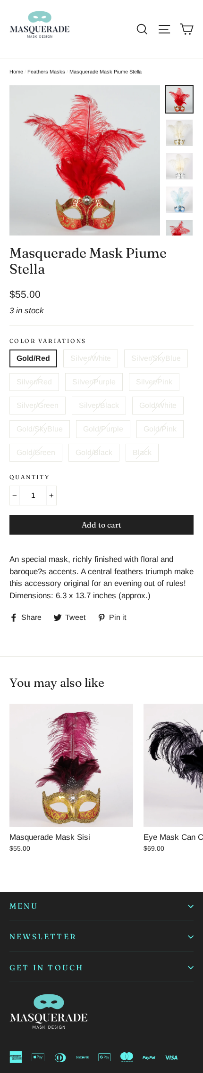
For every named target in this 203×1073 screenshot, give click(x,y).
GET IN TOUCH (46, 967)
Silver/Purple (94, 382)
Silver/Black (99, 405)
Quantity (29, 477)
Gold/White (158, 405)
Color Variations (47, 341)
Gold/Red (33, 358)
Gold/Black (94, 452)
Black (142, 452)
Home (16, 71)
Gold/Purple (103, 429)
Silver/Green (38, 405)
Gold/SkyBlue (40, 429)
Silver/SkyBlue (156, 358)
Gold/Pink (160, 429)
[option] (84, 160)
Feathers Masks (46, 71)
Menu (23, 905)
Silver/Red (34, 382)
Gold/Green (36, 452)
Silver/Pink (154, 382)
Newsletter (42, 936)
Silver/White (90, 358)
